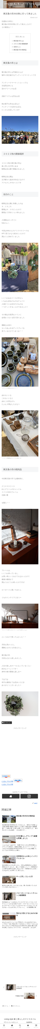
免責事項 (29, 1022)
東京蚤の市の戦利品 (20, 50)
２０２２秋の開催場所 (21, 44)
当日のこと (17, 47)
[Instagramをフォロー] (29, 796)
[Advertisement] (20, 750)
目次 (17, 36)
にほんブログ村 (7, 781)
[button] (36, 507)
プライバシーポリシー (11, 1022)
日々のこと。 (7, 722)
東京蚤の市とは (19, 41)
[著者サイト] (11, 796)
